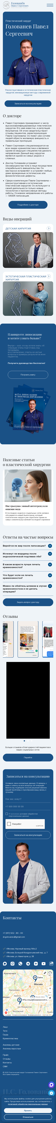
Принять (28, 1111)
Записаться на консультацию (28, 835)
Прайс (6, 1055)
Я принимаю (23, 815)
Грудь (5, 1034)
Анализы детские (11, 1045)
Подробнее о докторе (28, 205)
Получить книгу (28, 374)
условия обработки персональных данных (23, 815)
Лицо (5, 1027)
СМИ (5, 1066)
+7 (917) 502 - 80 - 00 (13, 933)
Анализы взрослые (12, 1048)
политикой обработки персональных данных (28, 1104)
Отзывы (6, 1059)
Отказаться (28, 1117)
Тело (5, 1031)
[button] (24, 740)
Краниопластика (10, 1038)
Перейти (28, 757)
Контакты (7, 1062)
